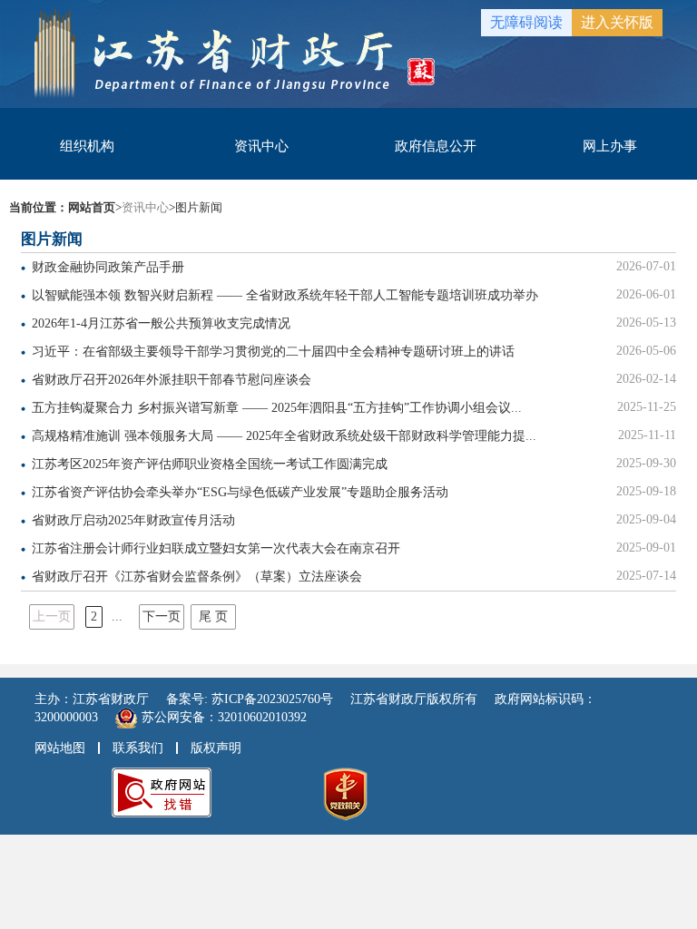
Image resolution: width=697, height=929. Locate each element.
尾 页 (213, 616)
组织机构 (87, 146)
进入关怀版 (617, 22)
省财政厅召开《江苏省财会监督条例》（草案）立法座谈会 (197, 576)
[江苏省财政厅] (234, 52)
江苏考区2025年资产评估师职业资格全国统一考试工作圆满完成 (210, 464)
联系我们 (138, 748)
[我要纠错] (161, 791)
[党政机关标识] (345, 793)
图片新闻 (198, 207)
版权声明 (216, 748)
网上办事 (610, 146)
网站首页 (91, 207)
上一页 (52, 616)
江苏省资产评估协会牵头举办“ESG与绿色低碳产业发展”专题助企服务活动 (240, 492)
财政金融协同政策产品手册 (108, 267)
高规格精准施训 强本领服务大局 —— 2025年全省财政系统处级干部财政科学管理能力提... (284, 436)
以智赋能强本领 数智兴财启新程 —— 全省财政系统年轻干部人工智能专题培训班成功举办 (285, 295)
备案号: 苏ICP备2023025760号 (249, 699)
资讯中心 (261, 146)
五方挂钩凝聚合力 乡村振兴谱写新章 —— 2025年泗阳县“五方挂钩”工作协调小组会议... (277, 408)
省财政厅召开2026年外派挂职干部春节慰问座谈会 (171, 379)
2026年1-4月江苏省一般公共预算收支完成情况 (161, 323)
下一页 (161, 616)
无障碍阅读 (526, 22)
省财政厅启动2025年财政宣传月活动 (133, 520)
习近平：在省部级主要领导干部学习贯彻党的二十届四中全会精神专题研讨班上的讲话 (273, 351)
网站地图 (59, 748)
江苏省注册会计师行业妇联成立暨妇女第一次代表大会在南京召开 (216, 548)
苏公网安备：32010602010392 (224, 717)
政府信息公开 (435, 146)
